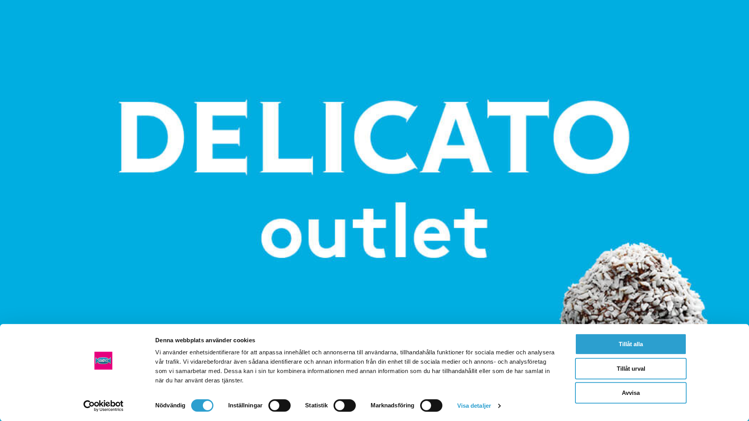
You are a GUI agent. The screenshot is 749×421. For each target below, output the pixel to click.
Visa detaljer (474, 405)
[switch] (279, 405)
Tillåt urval (631, 368)
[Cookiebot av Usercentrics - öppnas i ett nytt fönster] (103, 406)
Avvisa (631, 392)
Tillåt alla (631, 344)
